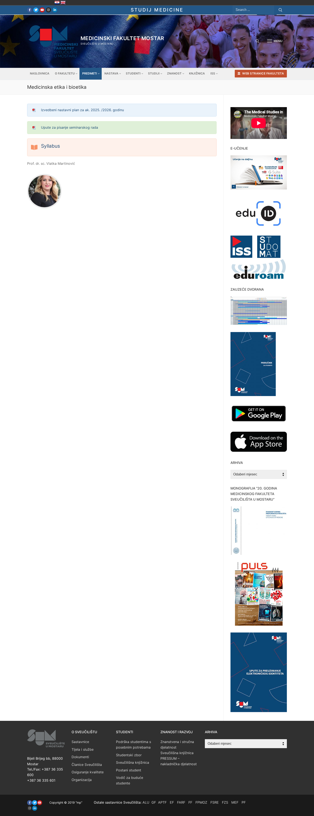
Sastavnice (80, 742)
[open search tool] (257, 41)
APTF (162, 802)
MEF (234, 802)
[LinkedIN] (34, 808)
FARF (181, 802)
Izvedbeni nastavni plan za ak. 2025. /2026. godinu (82, 110)
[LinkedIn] (54, 9)
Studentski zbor (129, 755)
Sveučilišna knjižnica (132, 762)
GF (153, 802)
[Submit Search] (280, 10)
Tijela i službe (83, 749)
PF (244, 802)
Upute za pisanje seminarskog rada (69, 127)
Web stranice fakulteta (263, 73)
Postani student (128, 770)
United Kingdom (63, 2)
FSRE (214, 802)
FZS (225, 802)
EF (172, 802)
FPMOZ (201, 802)
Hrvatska (57, 2)
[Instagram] (48, 9)
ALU (145, 802)
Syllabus (50, 146)
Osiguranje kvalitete (88, 772)
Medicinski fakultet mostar (122, 38)
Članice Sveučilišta (87, 764)
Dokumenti (80, 757)
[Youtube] (42, 9)
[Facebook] (29, 9)
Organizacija (82, 780)
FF (190, 802)
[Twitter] (35, 9)
